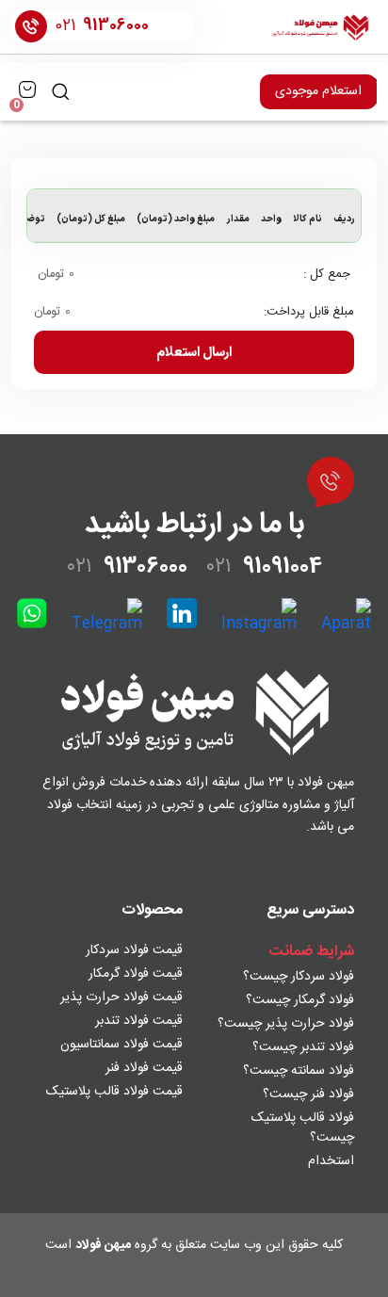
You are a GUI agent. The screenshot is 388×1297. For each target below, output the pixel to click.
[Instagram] (259, 617)
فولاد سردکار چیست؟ (298, 976)
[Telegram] (107, 617)
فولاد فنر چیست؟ (308, 1094)
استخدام (331, 1161)
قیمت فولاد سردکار (134, 950)
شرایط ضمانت (311, 952)
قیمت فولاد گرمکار (136, 974)
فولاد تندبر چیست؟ (303, 1047)
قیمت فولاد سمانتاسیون (121, 1044)
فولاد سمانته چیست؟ (298, 1071)
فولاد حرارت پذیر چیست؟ (286, 1024)
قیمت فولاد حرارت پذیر (121, 997)
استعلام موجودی (318, 91)
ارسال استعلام (194, 353)
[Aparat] (346, 617)
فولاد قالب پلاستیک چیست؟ (302, 1128)
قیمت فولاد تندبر (139, 1021)
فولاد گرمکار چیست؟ (300, 1000)
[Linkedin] (181, 617)
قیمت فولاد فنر (144, 1068)
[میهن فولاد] (320, 27)
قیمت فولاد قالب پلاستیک (114, 1091)
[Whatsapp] (32, 617)
